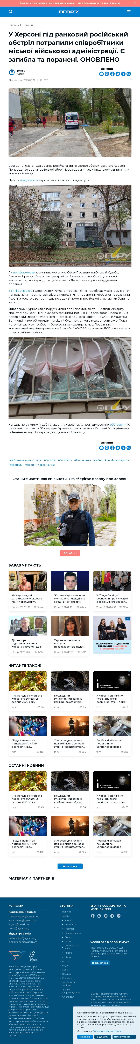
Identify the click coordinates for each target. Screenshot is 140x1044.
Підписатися (100, 963)
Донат (68, 553)
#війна (98, 460)
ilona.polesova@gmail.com (24, 916)
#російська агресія (117, 460)
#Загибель (65, 460)
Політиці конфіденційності (107, 1031)
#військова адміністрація (25, 460)
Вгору (21, 70)
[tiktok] (118, 917)
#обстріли (16, 464)
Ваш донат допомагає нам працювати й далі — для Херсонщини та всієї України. (70, 3)
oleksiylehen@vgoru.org (23, 942)
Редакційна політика (68, 984)
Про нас (66, 974)
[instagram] (99, 917)
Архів (65, 969)
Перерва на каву (71, 947)
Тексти (65, 916)
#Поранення (82, 460)
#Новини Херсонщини (40, 464)
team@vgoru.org (19, 928)
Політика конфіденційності (70, 991)
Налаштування (122, 1036)
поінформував (24, 272)
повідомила (29, 180)
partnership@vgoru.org (22, 938)
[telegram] (112, 917)
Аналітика (70, 924)
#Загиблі (49, 460)
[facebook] (92, 917)
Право (68, 937)
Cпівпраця (68, 997)
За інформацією (20, 290)
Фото (68, 941)
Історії (68, 920)
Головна (14, 25)
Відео (65, 965)
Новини (28, 25)
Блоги (65, 961)
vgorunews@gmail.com (23, 920)
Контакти (67, 978)
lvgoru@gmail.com (20, 924)
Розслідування (73, 933)
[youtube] (105, 917)
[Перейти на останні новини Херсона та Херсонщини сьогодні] (69, 12)
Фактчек (69, 928)
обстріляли (118, 424)
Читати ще (70, 866)
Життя (68, 957)
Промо (69, 953)
